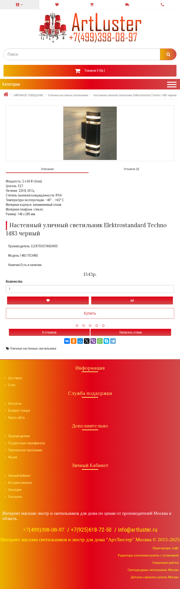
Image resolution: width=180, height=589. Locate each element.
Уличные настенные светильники (68, 95)
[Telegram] (113, 341)
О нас (12, 385)
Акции (12, 457)
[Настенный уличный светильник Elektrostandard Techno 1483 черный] (90, 133)
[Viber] (93, 341)
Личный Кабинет (19, 476)
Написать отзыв (131, 332)
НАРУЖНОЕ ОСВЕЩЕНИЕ (28, 95)
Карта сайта (16, 417)
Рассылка (15, 497)
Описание (47, 169)
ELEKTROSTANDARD (44, 246)
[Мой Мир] (80, 341)
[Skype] (106, 341)
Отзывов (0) (131, 169)
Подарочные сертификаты (26, 443)
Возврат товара (19, 410)
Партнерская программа (25, 450)
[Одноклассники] (73, 341)
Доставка (15, 378)
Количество (14, 281)
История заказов (20, 483)
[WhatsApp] (100, 341)
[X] (87, 341)
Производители (19, 436)
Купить (90, 313)
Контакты (15, 403)
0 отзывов (49, 332)
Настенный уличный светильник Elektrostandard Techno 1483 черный (134, 95)
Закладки (15, 490)
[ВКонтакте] (67, 341)
